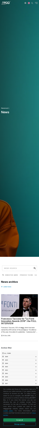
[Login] (25, 3)
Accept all (19, 420)
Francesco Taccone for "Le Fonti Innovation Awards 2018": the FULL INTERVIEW (18, 321)
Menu (36, 3)
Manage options (19, 424)
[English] (29, 3)
